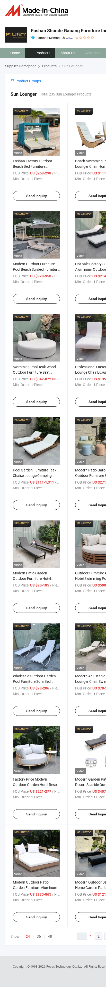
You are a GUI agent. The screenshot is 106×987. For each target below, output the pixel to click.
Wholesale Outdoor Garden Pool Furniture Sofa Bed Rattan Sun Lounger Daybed (35, 681)
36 (39, 936)
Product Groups (28, 80)
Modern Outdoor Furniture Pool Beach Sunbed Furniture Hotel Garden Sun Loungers (36, 269)
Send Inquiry (36, 196)
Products (43, 52)
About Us (67, 52)
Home (15, 52)
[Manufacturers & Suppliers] (37, 10)
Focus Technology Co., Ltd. (65, 966)
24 (28, 936)
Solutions (92, 52)
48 (50, 936)
